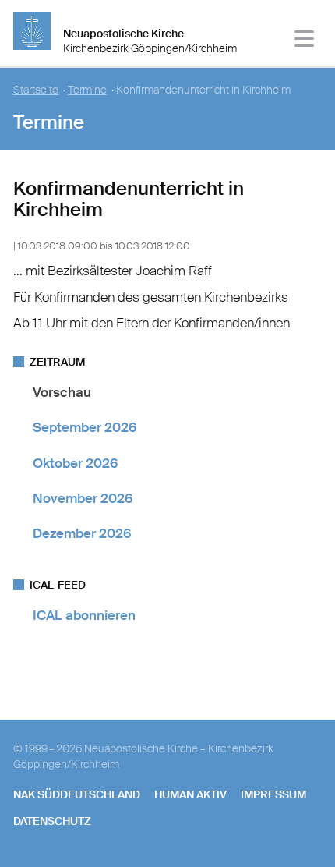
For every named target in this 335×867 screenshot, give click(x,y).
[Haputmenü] (305, 40)
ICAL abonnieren (84, 615)
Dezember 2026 (82, 533)
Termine (87, 90)
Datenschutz (52, 821)
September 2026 (84, 427)
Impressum (273, 794)
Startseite (35, 90)
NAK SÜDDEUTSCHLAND (76, 794)
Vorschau (62, 392)
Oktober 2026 (75, 463)
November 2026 (82, 498)
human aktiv (190, 794)
